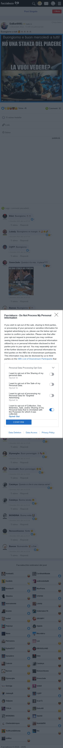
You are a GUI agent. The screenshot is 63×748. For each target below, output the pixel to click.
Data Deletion (15, 432)
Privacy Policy (48, 432)
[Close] (57, 315)
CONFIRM (18, 422)
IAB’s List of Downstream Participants (35, 359)
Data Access (31, 432)
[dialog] (31, 374)
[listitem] (31, 367)
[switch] (51, 374)
